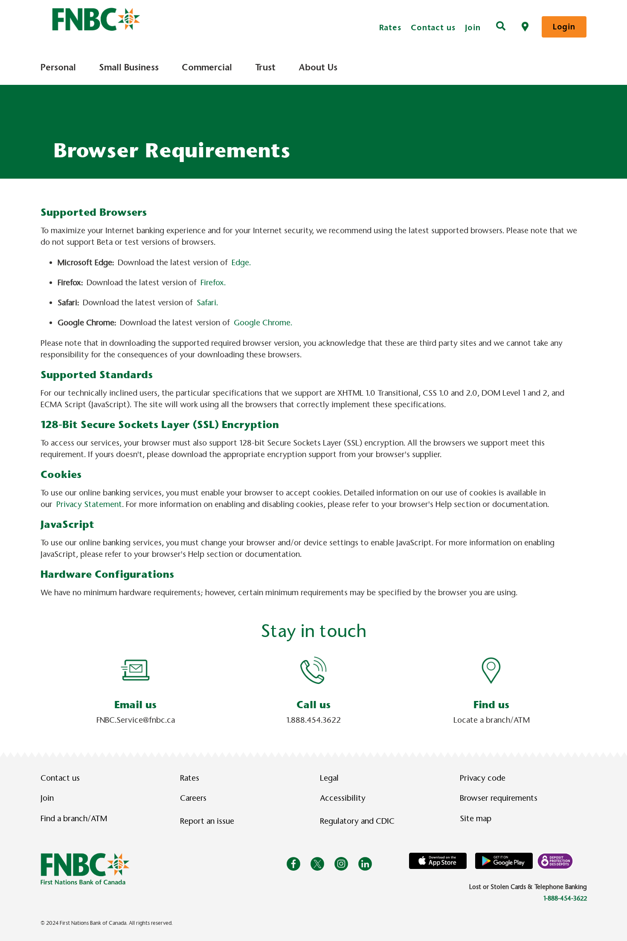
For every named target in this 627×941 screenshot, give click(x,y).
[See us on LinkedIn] (365, 864)
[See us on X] (317, 864)
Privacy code (482, 778)
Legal (329, 778)
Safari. (207, 303)
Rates (390, 27)
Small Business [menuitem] (129, 67)
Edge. (241, 263)
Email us (135, 704)
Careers (193, 798)
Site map (475, 819)
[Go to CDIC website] (555, 861)
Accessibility (343, 798)
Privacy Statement (89, 504)
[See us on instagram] (341, 864)
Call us (313, 704)
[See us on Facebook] (293, 864)
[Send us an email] (136, 670)
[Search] (500, 26)
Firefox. (213, 283)
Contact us (433, 27)
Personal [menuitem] (58, 67)
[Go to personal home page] (85, 868)
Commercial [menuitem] (207, 67)
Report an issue (207, 821)
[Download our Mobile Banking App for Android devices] (504, 861)
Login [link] (564, 27)
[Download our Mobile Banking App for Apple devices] (438, 861)
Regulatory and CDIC (359, 821)
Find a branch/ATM (74, 819)
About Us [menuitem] (318, 67)
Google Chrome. (263, 323)
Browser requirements (498, 798)
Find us (491, 704)
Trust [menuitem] (265, 67)
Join (473, 27)
